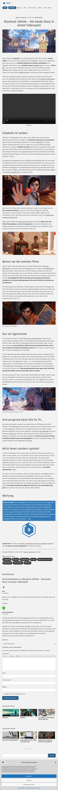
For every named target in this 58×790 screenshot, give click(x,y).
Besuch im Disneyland (48, 79)
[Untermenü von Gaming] (22, 7)
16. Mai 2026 (5, 614)
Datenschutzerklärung (30, 787)
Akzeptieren (29, 776)
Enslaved (39, 142)
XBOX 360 (27, 563)
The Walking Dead (48, 268)
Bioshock (16, 559)
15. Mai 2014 (5, 593)
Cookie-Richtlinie (21, 787)
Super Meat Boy (44, 431)
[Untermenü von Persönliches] (36, 7)
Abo (5, 7)
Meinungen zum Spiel (30, 338)
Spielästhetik (7, 563)
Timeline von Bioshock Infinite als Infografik (33, 543)
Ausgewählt (7, 559)
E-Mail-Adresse (6, 680)
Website (4, 687)
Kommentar (5, 653)
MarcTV (8, 3)
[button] (55, 762)
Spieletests (24, 17)
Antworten (5, 603)
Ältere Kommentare (8, 643)
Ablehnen (29, 780)
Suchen (52, 755)
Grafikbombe (25, 559)
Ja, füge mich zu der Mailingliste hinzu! (14, 694)
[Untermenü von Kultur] (42, 7)
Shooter (33, 559)
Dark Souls (12, 434)
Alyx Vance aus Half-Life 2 (12, 172)
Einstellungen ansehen (29, 784)
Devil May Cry (29, 268)
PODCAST (12, 7)
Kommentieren (39, 17)
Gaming (17, 17)
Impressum (38, 787)
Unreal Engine (18, 563)
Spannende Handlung (45, 559)
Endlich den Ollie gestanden (10, 740)
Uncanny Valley (23, 222)
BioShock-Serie (24, 72)
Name (4, 673)
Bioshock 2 (5, 717)
